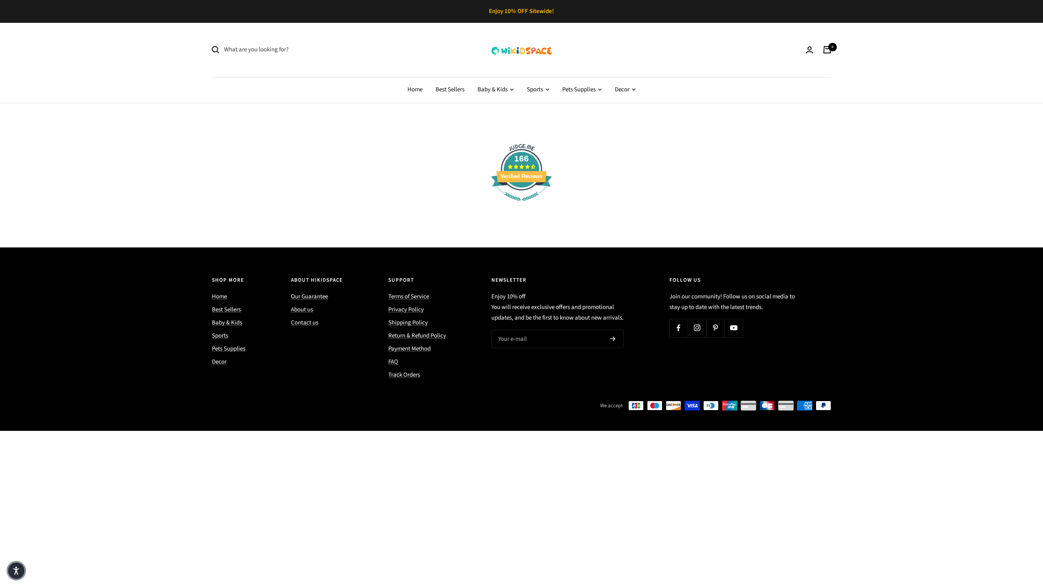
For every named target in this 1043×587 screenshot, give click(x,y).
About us (302, 309)
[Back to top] (1008, 531)
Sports (535, 89)
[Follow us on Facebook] (678, 328)
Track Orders (404, 375)
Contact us (304, 322)
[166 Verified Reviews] (521, 205)
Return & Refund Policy (417, 335)
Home (414, 89)
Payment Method (409, 348)
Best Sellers (450, 89)
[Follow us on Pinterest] (715, 328)
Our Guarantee (309, 296)
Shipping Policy (408, 322)
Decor (623, 89)
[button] (16, 570)
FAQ (393, 361)
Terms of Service (408, 296)
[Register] (613, 338)
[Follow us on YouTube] (733, 328)
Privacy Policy (406, 309)
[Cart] (827, 49)
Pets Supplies (579, 89)
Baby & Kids (493, 89)
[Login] (809, 49)
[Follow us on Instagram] (697, 328)
